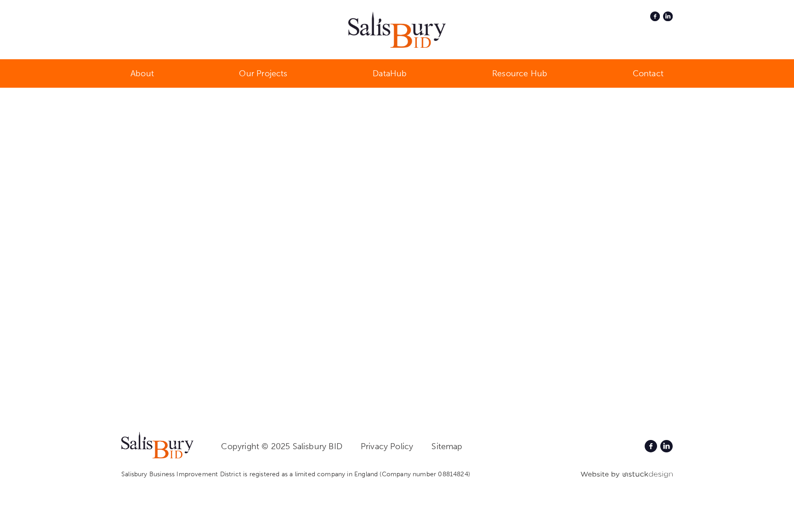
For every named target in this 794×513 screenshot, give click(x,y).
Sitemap (446, 446)
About (142, 73)
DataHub (390, 73)
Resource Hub (519, 73)
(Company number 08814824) (425, 474)
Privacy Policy (387, 446)
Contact (648, 73)
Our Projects (263, 73)
